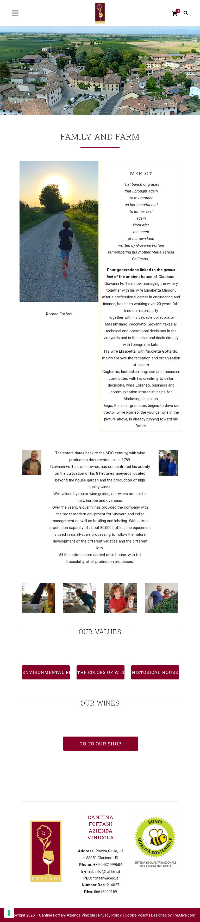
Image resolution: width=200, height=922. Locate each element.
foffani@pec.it (105, 878)
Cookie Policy (136, 915)
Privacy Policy (110, 915)
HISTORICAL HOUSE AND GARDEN (155, 672)
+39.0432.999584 (107, 864)
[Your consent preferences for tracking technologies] (9, 913)
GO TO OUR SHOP (100, 743)
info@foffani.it (107, 871)
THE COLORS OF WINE (100, 672)
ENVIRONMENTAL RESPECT (46, 672)
